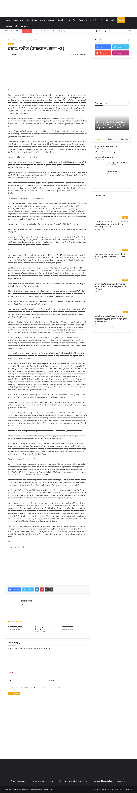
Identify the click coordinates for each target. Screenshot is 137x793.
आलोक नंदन (14, 54)
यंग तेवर (106, 20)
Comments (124, 139)
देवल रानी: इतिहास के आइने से (104, 157)
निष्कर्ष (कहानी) (112, 172)
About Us (110, 789)
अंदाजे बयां (15, 20)
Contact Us (24, 26)
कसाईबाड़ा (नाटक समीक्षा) (116, 163)
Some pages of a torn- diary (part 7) (45, 628)
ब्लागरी (100, 20)
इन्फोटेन (22, 20)
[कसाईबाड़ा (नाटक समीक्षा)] (100, 165)
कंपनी (28, 20)
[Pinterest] (42, 589)
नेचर (74, 20)
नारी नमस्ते (67, 20)
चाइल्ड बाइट (51, 20)
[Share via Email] (47, 589)
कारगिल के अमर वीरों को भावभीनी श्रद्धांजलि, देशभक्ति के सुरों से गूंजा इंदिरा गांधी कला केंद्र (55, 31)
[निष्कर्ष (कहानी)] (100, 178)
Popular (98, 139)
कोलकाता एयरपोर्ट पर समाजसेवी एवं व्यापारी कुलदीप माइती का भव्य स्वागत (111, 255)
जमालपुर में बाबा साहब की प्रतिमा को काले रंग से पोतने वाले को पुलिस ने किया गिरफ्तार (111, 286)
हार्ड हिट (16, 26)
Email (10, 680)
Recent (110, 139)
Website (51, 680)
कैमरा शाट (34, 20)
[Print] (51, 589)
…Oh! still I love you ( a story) (105, 152)
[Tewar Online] (20, 8)
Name (10, 673)
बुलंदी (94, 20)
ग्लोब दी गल (42, 20)
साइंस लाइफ (9, 26)
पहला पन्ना (88, 20)
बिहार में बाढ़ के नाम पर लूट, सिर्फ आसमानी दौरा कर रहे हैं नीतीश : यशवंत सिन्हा (112, 124)
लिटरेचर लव (121, 20)
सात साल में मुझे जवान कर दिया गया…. (107, 147)
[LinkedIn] (37, 589)
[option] (112, 119)
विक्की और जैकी (67, 627)
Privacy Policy (119, 789)
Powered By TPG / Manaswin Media (42, 789)
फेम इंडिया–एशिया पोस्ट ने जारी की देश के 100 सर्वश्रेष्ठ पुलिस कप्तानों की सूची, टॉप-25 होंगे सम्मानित (112, 224)
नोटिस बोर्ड (80, 20)
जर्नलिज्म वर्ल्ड (59, 20)
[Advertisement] (90, 6)
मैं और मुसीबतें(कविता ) (15, 627)
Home (8, 20)
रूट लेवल (113, 20)
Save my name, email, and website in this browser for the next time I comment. (35, 688)
